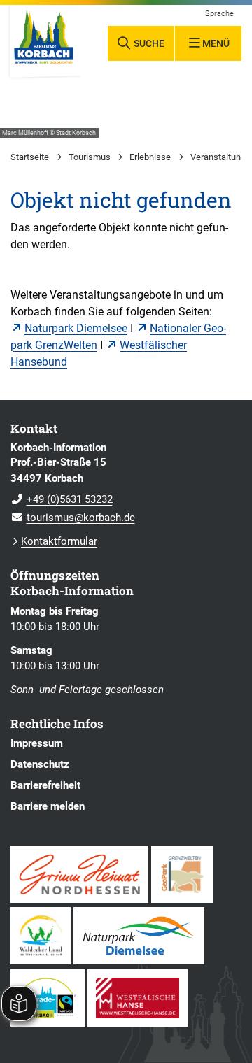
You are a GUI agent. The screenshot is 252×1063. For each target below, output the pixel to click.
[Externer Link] (79, 874)
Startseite (29, 157)
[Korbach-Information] (125, 483)
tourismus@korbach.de (72, 517)
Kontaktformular (59, 541)
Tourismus (90, 157)
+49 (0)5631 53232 (61, 499)
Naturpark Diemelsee (75, 328)
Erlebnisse (150, 157)
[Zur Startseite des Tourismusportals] (43, 41)
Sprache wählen (219, 13)
